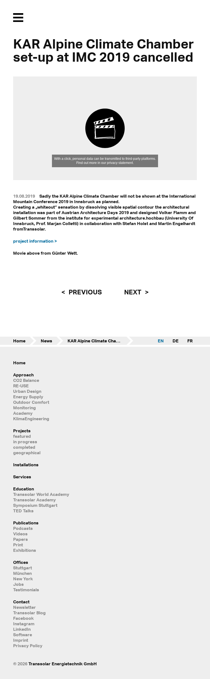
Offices (20, 562)
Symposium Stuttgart (35, 505)
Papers (20, 539)
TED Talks (23, 510)
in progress (25, 441)
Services (22, 476)
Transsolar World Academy (41, 494)
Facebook (23, 618)
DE (176, 340)
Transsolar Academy (34, 499)
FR (189, 340)
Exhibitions (24, 550)
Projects (22, 430)
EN (161, 340)
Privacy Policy (27, 645)
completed (24, 447)
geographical (26, 452)
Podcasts (23, 528)
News (46, 340)
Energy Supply (28, 396)
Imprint (20, 640)
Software (22, 634)
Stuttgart (22, 567)
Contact (21, 601)
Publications (26, 522)
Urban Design (27, 391)
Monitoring (24, 407)
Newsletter (24, 607)
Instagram (23, 623)
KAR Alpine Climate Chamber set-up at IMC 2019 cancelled (100, 340)
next (133, 292)
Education (23, 489)
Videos (20, 533)
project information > (35, 241)
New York (23, 578)
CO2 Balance (26, 380)
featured (22, 436)
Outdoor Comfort (31, 402)
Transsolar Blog (29, 612)
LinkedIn (22, 629)
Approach (23, 374)
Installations (26, 464)
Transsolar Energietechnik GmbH (62, 663)
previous (84, 292)
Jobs (18, 584)
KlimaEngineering (31, 418)
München (22, 573)
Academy (23, 413)
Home (19, 340)
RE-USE (21, 385)
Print (18, 544)
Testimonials (26, 589)
